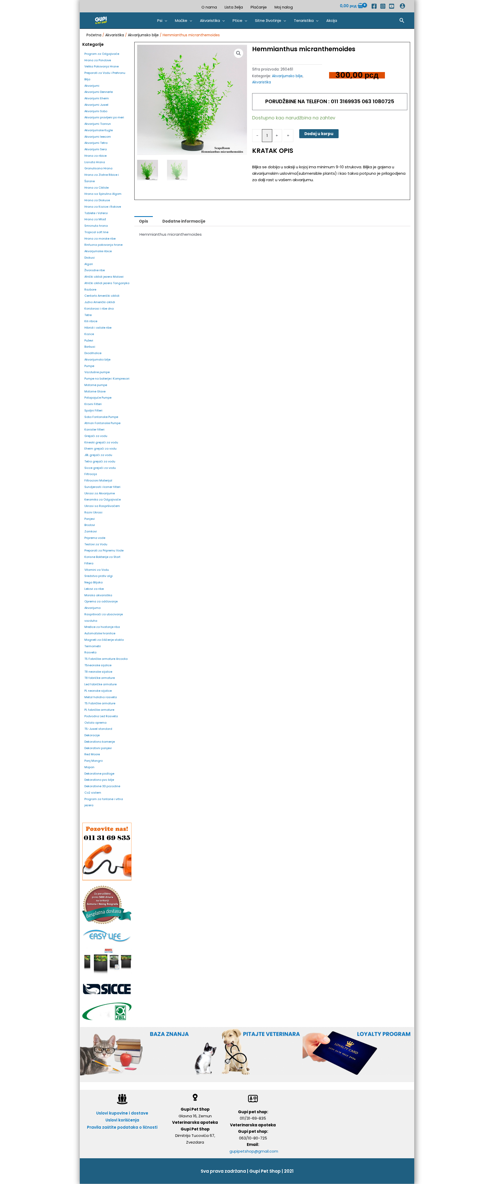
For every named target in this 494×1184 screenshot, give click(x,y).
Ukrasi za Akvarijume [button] (99, 493)
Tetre (88, 315)
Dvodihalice (92, 353)
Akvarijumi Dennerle (98, 92)
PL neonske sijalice (98, 691)
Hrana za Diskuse (97, 200)
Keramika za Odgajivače (102, 499)
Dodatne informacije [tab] (183, 221)
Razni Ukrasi (93, 512)
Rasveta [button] (90, 652)
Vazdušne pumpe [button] (97, 372)
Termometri (92, 646)
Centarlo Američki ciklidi (101, 296)
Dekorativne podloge (99, 773)
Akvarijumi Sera (95, 149)
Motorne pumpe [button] (95, 385)
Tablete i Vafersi (96, 213)
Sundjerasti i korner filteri (102, 487)
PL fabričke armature (99, 710)
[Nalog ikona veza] (402, 6)
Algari (88, 264)
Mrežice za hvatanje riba (102, 627)
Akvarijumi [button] (91, 86)
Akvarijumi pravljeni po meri (104, 117)
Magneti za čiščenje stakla (104, 640)
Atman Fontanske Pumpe (102, 423)
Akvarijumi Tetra (96, 143)
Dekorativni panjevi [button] (98, 748)
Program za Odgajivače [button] (101, 54)
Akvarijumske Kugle (98, 130)
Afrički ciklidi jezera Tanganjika (106, 283)
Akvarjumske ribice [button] (98, 251)
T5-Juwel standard (98, 729)
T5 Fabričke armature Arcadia (106, 659)
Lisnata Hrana (94, 162)
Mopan (89, 767)
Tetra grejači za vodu (99, 461)
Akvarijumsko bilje (143, 35)
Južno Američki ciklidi (99, 302)
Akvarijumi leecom (97, 137)
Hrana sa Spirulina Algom (102, 194)
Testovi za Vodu (95, 544)
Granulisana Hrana (98, 168)
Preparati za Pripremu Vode (103, 550)
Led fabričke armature (100, 684)
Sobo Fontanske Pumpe (101, 417)
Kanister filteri (94, 429)
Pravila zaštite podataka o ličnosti (122, 1127)
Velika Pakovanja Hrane (101, 66)
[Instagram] (383, 6)
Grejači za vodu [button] (95, 436)
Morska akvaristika (98, 595)
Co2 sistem (92, 793)
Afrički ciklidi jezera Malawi (103, 277)
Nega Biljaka (93, 582)
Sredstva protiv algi (98, 576)
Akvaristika (114, 35)
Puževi (88, 340)
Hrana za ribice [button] (95, 156)
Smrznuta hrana (96, 226)
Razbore (90, 289)
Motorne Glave (94, 391)
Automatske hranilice (99, 633)
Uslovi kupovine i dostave (122, 1113)
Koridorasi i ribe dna (99, 308)
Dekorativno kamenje (99, 742)
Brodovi (89, 525)
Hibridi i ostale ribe (97, 328)
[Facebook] (374, 6)
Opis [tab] (143, 221)
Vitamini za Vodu (96, 570)
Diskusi (89, 258)
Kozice (89, 334)
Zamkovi (90, 531)
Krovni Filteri (93, 404)
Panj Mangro (93, 761)
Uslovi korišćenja (122, 1120)
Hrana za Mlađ (95, 219)
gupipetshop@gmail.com (254, 1151)
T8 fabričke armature (99, 678)
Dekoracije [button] (92, 735)
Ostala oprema (95, 723)
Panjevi (89, 519)
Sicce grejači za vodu (100, 468)
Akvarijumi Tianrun (97, 124)
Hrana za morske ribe (100, 238)
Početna (93, 35)
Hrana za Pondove (97, 60)
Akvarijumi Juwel (96, 105)
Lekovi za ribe (94, 589)
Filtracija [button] (90, 474)
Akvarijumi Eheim (96, 98)
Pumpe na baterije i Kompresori (106, 378)
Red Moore (92, 754)
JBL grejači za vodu (98, 455)
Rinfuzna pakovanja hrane (103, 245)
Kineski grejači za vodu (101, 442)
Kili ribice (90, 321)
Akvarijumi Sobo (95, 111)
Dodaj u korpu (318, 133)
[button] (162, 20)
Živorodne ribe (94, 270)
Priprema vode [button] (94, 538)
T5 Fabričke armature (99, 703)
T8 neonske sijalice (98, 672)
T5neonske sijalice (97, 665)
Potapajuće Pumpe (97, 398)
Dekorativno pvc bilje (99, 780)
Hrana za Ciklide (96, 188)
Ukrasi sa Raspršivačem (102, 506)
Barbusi (89, 347)
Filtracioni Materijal (98, 480)
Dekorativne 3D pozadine (102, 786)
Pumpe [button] (89, 366)
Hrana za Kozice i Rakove (102, 207)
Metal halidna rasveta (100, 697)
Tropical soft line (96, 232)
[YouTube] (391, 6)
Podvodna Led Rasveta (101, 716)
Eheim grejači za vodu (100, 448)
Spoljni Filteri (93, 410)
